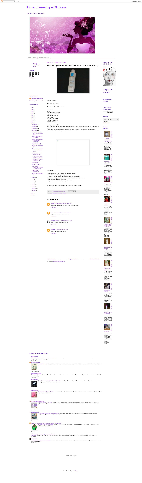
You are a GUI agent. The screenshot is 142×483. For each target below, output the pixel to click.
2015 (32, 119)
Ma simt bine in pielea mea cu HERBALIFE (37, 157)
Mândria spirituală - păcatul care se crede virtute (41, 440)
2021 (32, 107)
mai (33, 183)
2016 (32, 117)
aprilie (33, 184)
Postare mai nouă (51, 259)
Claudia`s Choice (35, 412)
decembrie (34, 124)
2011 (32, 195)
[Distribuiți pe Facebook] (73, 191)
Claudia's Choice (55, 203)
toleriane (64, 193)
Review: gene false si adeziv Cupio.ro (36, 153)
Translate (108, 123)
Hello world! (33, 435)
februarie (34, 188)
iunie (33, 181)
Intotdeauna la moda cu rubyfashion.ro (37, 160)
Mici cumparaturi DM (36, 143)
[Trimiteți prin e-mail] (69, 191)
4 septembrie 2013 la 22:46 (65, 203)
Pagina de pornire (73, 259)
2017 (32, 115)
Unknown (53, 229)
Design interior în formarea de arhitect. (39, 374)
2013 (32, 122)
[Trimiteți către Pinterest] (75, 191)
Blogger (76, 470)
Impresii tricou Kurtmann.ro (35, 171)
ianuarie (34, 190)
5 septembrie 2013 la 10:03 (66, 220)
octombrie (34, 128)
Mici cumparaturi (35, 162)
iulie (33, 179)
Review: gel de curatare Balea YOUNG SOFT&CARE (37, 140)
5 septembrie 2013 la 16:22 (62, 229)
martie (33, 186)
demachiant (53, 193)
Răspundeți (53, 207)
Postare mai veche (94, 259)
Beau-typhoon (34, 379)
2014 (32, 121)
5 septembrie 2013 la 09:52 (64, 212)
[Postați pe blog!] (70, 191)
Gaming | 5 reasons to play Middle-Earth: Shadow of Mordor (50, 380)
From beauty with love (46, 7)
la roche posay (59, 193)
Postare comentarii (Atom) (59, 261)
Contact (34, 57)
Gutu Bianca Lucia (55, 220)
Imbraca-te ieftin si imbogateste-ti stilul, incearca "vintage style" (46, 423)
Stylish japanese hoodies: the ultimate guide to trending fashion (43, 357)
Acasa (29, 57)
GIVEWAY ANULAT (36, 164)
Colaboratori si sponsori (44, 57)
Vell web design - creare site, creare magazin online (43, 434)
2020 (32, 109)
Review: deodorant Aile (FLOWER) (37, 137)
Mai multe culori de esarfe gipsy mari (45, 424)
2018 (32, 113)
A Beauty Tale (34, 356)
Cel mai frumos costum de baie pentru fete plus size (48, 413)
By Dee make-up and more (37, 401)
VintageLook (34, 438)
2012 (32, 193)
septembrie (34, 130)
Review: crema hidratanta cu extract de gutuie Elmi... (37, 150)
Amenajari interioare (36, 373)
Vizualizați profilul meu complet (36, 100)
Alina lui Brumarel (35, 362)
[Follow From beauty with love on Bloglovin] (109, 85)
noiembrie (34, 126)
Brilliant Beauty (34, 390)
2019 (32, 111)
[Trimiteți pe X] (72, 191)
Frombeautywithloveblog (37, 98)
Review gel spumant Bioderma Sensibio (46, 391)
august (33, 177)
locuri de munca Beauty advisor (36, 65)
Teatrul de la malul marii (43, 363)
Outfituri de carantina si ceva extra (45, 402)
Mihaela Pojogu (54, 212)
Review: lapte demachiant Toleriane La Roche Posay (37, 167)
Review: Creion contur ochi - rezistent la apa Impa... (37, 133)
